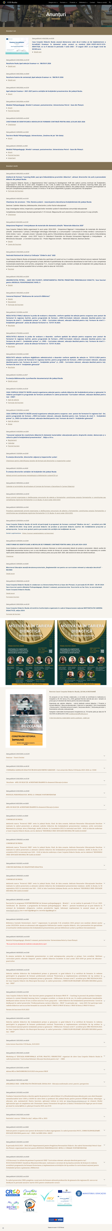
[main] (56, 15)
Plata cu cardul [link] (102, 2)
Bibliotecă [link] (82, 2)
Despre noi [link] (52, 2)
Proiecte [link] (72, 2)
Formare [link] (63, 2)
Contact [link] (92, 2)
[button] (110, 2)
